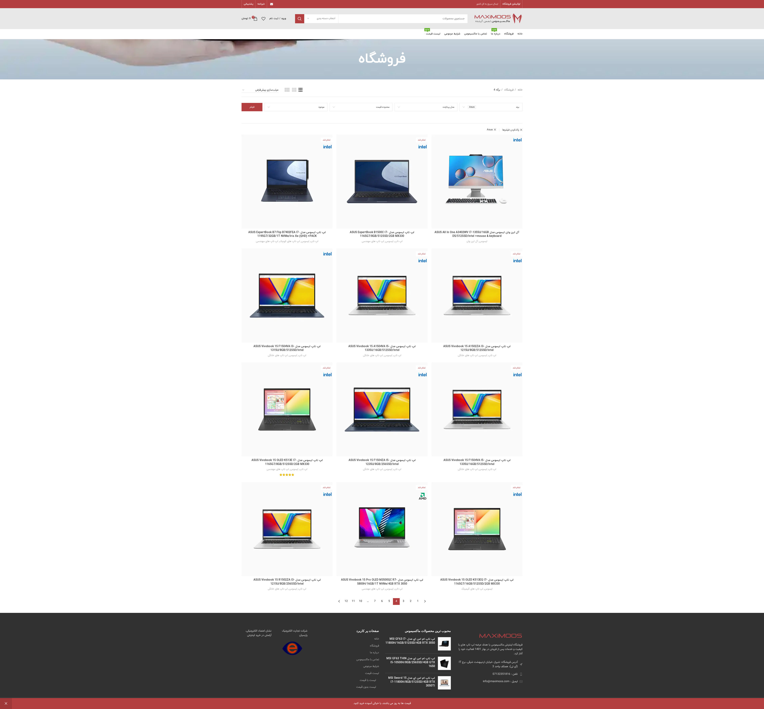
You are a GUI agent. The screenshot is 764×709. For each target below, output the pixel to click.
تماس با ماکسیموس (367, 660)
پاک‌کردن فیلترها (510, 130)
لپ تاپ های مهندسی (373, 241)
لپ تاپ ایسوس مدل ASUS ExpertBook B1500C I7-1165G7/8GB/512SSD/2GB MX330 (382, 234)
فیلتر (251, 107)
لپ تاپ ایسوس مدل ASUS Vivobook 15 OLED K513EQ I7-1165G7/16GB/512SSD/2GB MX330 (477, 582)
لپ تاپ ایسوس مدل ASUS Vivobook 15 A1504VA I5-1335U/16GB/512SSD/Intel (382, 348)
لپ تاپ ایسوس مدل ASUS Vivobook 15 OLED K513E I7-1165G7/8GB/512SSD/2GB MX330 (287, 462)
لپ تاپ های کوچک (290, 241)
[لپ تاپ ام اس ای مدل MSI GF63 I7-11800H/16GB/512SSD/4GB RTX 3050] (444, 643)
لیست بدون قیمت (366, 687)
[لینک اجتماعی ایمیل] (271, 4)
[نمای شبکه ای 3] (300, 90)
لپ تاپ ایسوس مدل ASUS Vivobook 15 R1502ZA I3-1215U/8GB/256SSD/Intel (287, 582)
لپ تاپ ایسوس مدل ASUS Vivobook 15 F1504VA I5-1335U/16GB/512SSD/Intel (477, 462)
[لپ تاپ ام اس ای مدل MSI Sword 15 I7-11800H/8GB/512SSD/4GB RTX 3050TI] (444, 682)
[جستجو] (299, 18)
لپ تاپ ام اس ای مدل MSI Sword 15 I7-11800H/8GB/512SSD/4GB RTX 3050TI (411, 682)
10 (360, 601)
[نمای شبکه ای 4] (294, 90)
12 (346, 601)
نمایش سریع (434, 141)
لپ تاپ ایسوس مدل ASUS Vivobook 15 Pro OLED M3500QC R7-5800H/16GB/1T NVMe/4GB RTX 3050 (382, 582)
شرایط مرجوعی (371, 667)
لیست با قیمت (368, 681)
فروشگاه (509, 90)
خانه (519, 90)
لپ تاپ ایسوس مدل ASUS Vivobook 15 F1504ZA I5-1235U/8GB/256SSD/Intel (382, 462)
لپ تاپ (398, 241)
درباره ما (374, 653)
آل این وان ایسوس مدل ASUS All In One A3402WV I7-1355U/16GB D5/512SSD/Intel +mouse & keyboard (477, 234)
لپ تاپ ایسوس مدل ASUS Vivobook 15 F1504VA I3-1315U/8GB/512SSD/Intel (287, 348)
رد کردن (6, 703)
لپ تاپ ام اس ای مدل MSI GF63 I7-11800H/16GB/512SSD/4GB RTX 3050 (410, 641)
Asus (490, 129)
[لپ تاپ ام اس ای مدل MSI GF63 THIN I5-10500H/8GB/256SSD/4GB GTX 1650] (444, 663)
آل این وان (472, 241)
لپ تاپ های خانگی (468, 355)
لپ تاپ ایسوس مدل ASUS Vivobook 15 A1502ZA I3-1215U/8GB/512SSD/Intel (477, 348)
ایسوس (483, 241)
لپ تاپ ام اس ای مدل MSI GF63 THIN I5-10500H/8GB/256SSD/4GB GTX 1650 (410, 662)
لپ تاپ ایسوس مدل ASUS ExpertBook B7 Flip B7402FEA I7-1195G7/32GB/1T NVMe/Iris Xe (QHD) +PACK (287, 234)
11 (353, 601)
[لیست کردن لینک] (490, 674)
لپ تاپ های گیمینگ (472, 589)
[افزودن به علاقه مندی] (434, 150)
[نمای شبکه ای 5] (287, 90)
